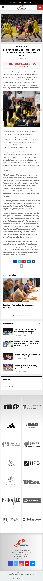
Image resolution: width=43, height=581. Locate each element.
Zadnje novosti (9, 323)
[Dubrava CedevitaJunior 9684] (21, 109)
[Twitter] (16, 563)
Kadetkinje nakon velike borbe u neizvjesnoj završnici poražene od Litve (25, 367)
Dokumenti (13, 2)
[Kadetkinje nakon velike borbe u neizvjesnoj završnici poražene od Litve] (8, 367)
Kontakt (32, 579)
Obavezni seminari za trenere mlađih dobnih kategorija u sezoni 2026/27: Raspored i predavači (26, 344)
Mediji (26, 2)
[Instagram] (21, 563)
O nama (20, 2)
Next (41, 109)
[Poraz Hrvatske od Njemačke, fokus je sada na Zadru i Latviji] (8, 356)
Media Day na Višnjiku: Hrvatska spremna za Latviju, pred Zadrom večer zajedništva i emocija (25, 331)
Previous (2, 109)
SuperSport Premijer (21, 46)
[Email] (32, 563)
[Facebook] (10, 563)
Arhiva (31, 2)
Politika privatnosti (22, 579)
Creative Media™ (29, 574)
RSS (14, 579)
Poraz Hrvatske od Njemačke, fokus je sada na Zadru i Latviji (27, 355)
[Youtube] (27, 563)
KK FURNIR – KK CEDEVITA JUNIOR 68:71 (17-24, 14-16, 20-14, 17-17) (21, 65)
